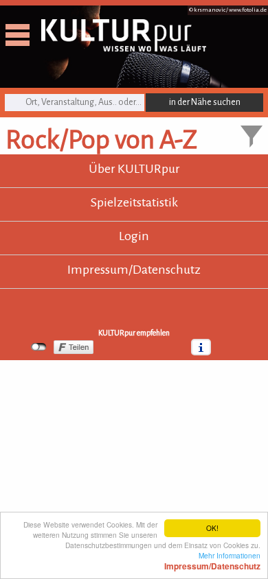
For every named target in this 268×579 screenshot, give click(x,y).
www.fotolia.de (248, 10)
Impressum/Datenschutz (134, 269)
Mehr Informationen (212, 560)
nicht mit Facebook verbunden (39, 347)
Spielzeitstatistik (134, 202)
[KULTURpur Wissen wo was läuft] (123, 47)
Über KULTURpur (134, 169)
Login (134, 236)
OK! (212, 528)
